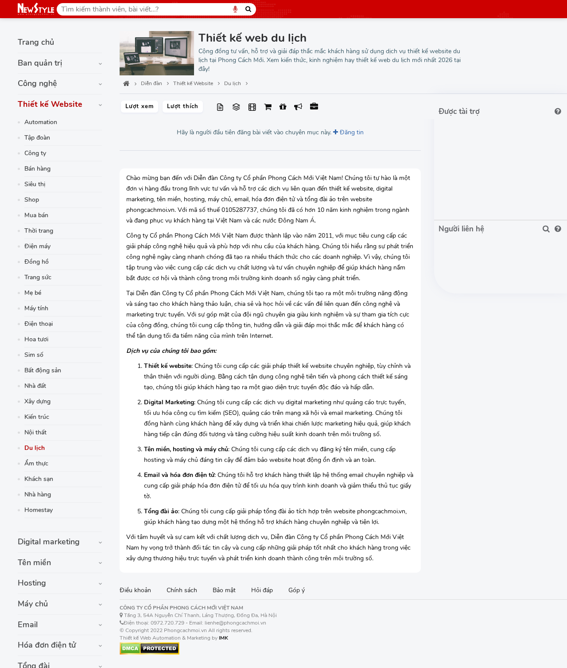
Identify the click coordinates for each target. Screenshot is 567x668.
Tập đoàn (37, 137)
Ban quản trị (40, 63)
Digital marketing (49, 541)
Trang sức (37, 277)
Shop (31, 199)
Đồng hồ (36, 262)
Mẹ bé (32, 293)
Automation (40, 122)
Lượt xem (139, 106)
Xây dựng (37, 401)
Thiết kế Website (50, 104)
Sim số (33, 355)
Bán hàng (37, 168)
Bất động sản (42, 370)
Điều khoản (135, 590)
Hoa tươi (36, 339)
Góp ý (296, 590)
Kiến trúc (36, 417)
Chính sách (182, 590)
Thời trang (38, 231)
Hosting (32, 583)
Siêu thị (34, 184)
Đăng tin (351, 132)
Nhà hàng (37, 494)
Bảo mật (224, 590)
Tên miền (34, 562)
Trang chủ (36, 42)
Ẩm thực (36, 463)
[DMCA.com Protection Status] (149, 648)
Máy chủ (33, 603)
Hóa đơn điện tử (47, 645)
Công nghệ (37, 83)
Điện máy (37, 246)
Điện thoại (38, 324)
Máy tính (36, 308)
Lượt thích (182, 106)
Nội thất (35, 432)
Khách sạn (38, 479)
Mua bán (36, 215)
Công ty (35, 153)
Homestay (38, 510)
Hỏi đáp (262, 590)
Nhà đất (35, 386)
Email (28, 624)
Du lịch (34, 448)
